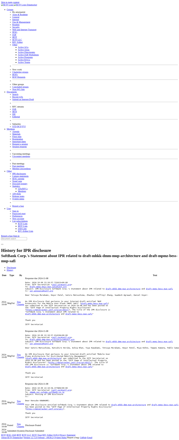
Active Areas (23, 50)
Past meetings (18, 166)
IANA (56, 435)
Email (89, 437)
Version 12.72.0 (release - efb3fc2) (38, 437)
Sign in (15, 211)
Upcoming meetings (21, 156)
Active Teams (24, 62)
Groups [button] (10, 9)
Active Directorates (26, 52)
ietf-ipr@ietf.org (61, 285)
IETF (3, 435)
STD (14, 126)
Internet (15, 19)
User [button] (9, 208)
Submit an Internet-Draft (23, 99)
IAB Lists (22, 228)
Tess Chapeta (20, 303)
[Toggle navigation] (2, 244)
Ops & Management (21, 22)
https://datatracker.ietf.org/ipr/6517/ (47, 310)
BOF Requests (18, 77)
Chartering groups (20, 72)
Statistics (16, 186)
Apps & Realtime (20, 14)
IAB (14, 34)
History (10, 270)
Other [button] (9, 171)
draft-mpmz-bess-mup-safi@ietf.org (48, 287)
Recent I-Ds (17, 97)
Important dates (19, 141)
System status (18, 199)
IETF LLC (17, 40)
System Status (60, 437)
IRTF (14, 37)
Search (15, 94)
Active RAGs (24, 60)
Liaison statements (20, 176)
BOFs (15, 74)
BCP (19, 126)
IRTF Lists (22, 226)
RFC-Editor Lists (25, 231)
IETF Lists (22, 223)
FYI (24, 126)
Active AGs (23, 47)
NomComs (17, 181)
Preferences (17, 216)
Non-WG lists (18, 89)
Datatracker (31, 5)
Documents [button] (12, 92)
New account (18, 218)
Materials (16, 134)
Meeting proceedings (21, 168)
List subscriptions (20, 221)
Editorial (16, 117)
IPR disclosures (19, 173)
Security (16, 27)
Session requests (19, 146)
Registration (17, 139)
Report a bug (18, 206)
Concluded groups (20, 87)
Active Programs (25, 57)
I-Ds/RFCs (23, 189)
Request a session (20, 144)
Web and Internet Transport (24, 29)
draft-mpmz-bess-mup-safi (159, 289)
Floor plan (16, 136)
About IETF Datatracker (12, 437)
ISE (14, 114)
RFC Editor (17, 42)
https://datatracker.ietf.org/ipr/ (44, 409)
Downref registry (19, 184)
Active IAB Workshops (28, 55)
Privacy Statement (67, 435)
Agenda (15, 131)
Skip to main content (10, 2)
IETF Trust (37, 435)
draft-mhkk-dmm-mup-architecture (123, 289)
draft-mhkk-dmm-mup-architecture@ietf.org (52, 339)
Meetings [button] (11, 129)
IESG (14, 32)
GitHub (83, 437)
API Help (16, 194)
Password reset (18, 213)
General (15, 17)
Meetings (22, 191)
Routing (15, 24)
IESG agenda (18, 179)
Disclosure (11, 267)
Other (14, 45)
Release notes (18, 196)
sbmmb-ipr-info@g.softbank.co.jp (47, 392)
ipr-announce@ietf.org (41, 291)
